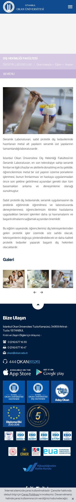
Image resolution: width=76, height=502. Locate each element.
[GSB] (12, 451)
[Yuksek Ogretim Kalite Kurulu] (38, 416)
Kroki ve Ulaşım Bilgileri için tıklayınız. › (22, 335)
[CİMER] (24, 451)
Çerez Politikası (30, 494)
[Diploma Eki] (14, 416)
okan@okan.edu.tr (17, 352)
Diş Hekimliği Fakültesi (20, 58)
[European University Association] (57, 451)
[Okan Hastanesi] (14, 392)
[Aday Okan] (62, 392)
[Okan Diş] (38, 392)
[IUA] (36, 451)
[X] (32, 487)
